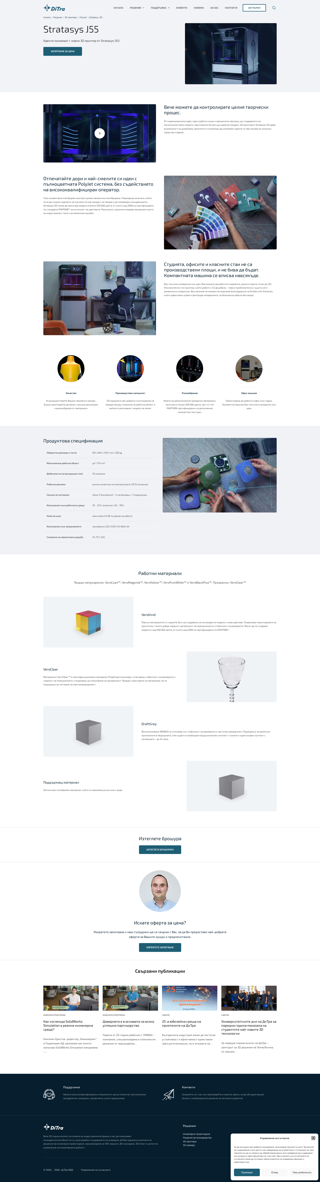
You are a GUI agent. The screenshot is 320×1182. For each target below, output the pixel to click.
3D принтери (189, 1141)
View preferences (302, 1172)
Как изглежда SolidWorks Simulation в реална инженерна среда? (68, 1025)
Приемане (247, 1172)
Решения (135, 7)
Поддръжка (158, 7)
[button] (313, 1138)
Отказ (274, 1172)
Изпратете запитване (160, 947)
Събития (166, 1015)
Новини (199, 7)
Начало (118, 7)
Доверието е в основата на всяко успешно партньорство (128, 1023)
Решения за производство (197, 1137)
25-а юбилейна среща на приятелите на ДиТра (181, 1023)
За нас (214, 7)
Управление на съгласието (95, 1169)
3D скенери (189, 1145)
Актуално (254, 7)
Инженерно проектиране (54, 1015)
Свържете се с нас (73, 1104)
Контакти (231, 7)
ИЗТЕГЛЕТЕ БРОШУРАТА (160, 849)
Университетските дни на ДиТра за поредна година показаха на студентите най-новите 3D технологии (248, 1027)
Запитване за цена (62, 51)
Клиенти (181, 7)
